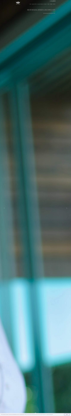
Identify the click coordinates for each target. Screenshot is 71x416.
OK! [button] (66, 414)
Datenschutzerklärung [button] (49, 414)
